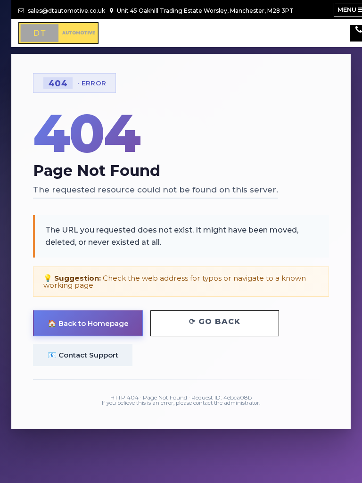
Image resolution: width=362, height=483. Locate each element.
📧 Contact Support (83, 354)
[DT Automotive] (58, 33)
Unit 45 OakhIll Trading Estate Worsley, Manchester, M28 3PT (204, 10)
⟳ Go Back (214, 321)
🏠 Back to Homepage (88, 323)
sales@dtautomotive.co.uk (65, 10)
